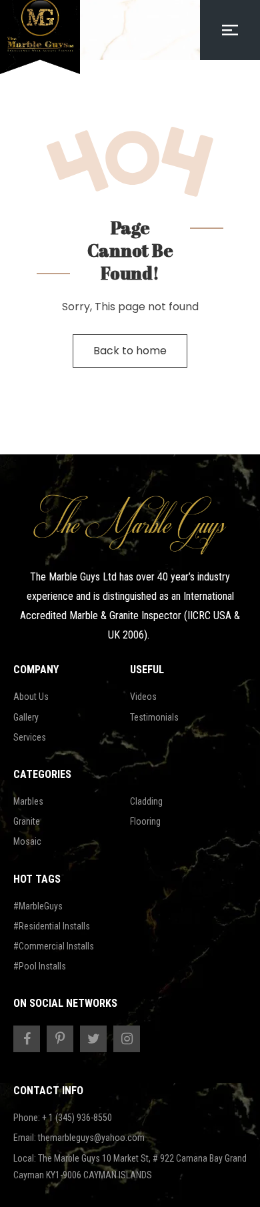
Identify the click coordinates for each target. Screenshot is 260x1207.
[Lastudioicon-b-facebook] (26, 1039)
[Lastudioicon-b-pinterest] (60, 1039)
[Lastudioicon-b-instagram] (126, 1039)
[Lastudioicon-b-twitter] (93, 1039)
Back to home (130, 350)
